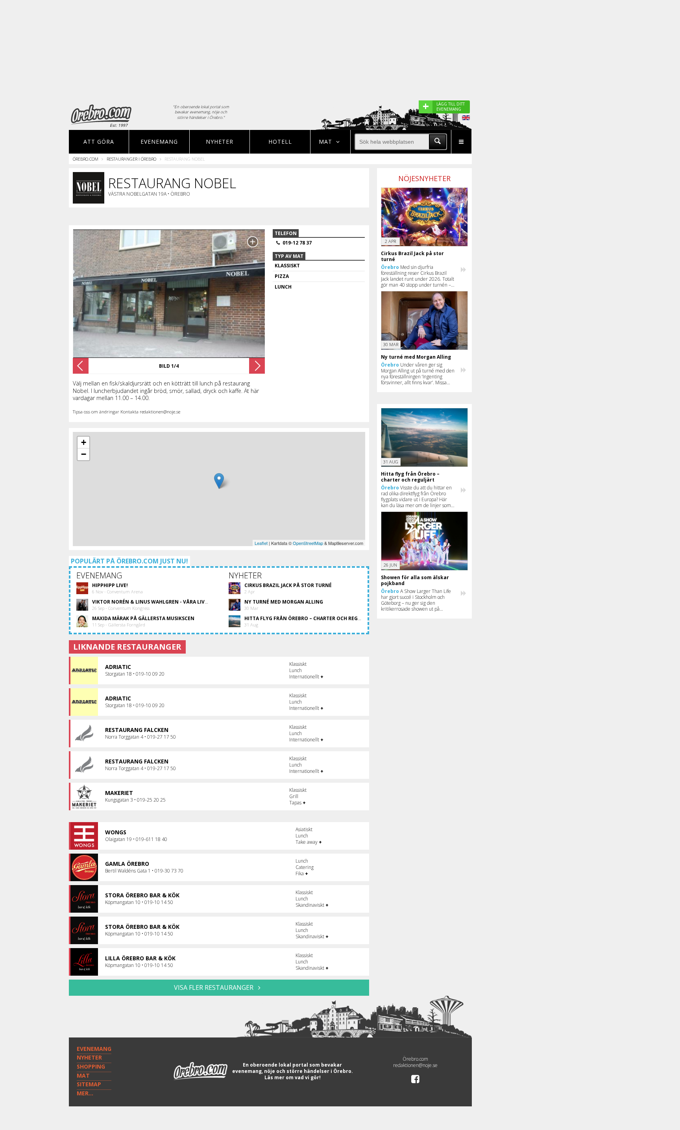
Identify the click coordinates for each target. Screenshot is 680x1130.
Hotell (280, 141)
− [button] (83, 454)
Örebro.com (85, 159)
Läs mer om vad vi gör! (292, 1077)
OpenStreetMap (308, 543)
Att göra (98, 141)
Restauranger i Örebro (131, 159)
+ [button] (83, 442)
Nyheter (219, 141)
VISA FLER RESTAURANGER (214, 987)
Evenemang (159, 141)
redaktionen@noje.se (415, 1065)
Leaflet (261, 543)
